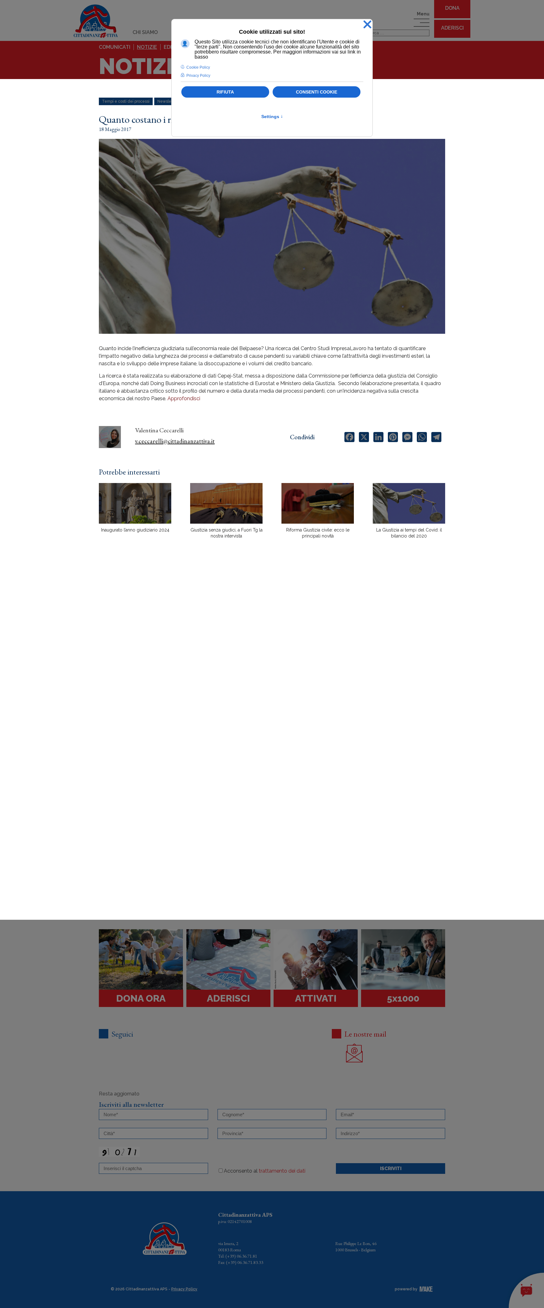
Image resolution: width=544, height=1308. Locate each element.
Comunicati (114, 47)
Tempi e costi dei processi (126, 101)
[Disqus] (272, 653)
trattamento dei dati (282, 1171)
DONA (452, 8)
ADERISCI (452, 28)
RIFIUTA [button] (225, 91)
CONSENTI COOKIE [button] (316, 91)
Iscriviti (390, 1168)
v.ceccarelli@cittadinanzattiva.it (175, 441)
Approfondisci (183, 398)
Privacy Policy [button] (198, 75)
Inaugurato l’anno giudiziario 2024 (135, 529)
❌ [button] (367, 24)
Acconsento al (264, 1171)
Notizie (147, 47)
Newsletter (167, 101)
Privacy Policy (184, 1289)
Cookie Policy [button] (198, 67)
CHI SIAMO (145, 32)
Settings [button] (272, 116)
